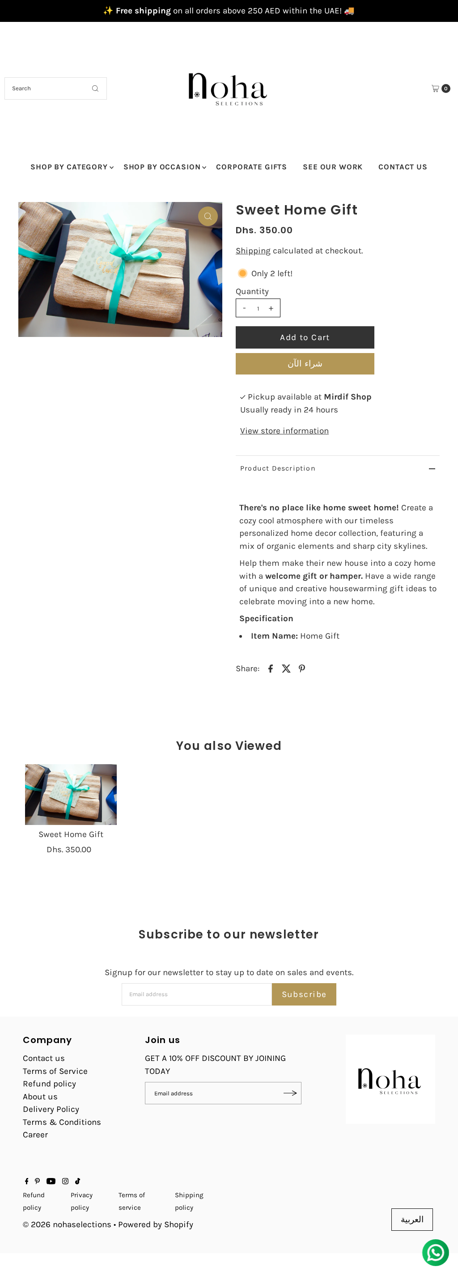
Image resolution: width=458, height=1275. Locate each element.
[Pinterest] (37, 1181)
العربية (412, 1220)
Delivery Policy (51, 1109)
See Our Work (333, 166)
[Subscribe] (290, 1093)
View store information (284, 431)
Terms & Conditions (62, 1122)
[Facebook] (27, 1181)
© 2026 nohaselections (68, 1224)
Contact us (44, 1058)
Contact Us (403, 166)
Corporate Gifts (251, 166)
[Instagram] (65, 1181)
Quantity (252, 291)
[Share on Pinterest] (302, 667)
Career (35, 1135)
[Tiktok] (77, 1181)
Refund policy (49, 1084)
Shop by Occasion (162, 166)
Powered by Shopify (155, 1224)
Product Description (278, 468)
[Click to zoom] (208, 216)
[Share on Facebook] (270, 667)
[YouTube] (51, 1181)
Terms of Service (55, 1071)
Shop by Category (69, 166)
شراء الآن (305, 364)
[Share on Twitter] (286, 667)
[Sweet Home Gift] (71, 794)
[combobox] (55, 88)
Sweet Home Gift (70, 834)
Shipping (253, 251)
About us (40, 1097)
